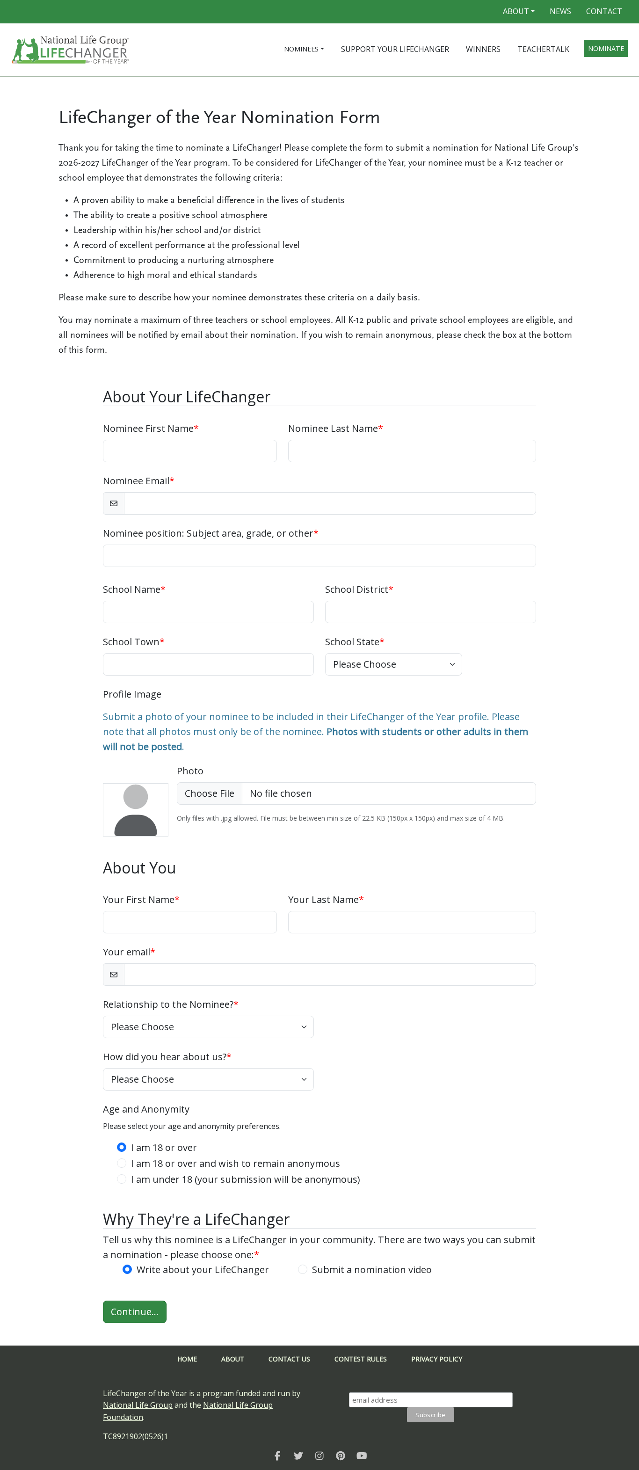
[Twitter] (298, 1456)
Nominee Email (138, 480)
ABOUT (232, 1358)
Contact (604, 11)
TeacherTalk (543, 49)
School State (355, 641)
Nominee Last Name (335, 428)
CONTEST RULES (360, 1358)
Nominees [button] (301, 48)
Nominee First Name (151, 428)
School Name (134, 589)
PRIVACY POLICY (436, 1358)
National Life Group (138, 1405)
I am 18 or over (164, 1147)
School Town (134, 641)
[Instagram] (319, 1456)
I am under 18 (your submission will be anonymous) (245, 1179)
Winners (483, 49)
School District (359, 589)
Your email (129, 952)
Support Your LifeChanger (395, 49)
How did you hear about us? (167, 1056)
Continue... (135, 1311)
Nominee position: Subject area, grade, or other (211, 533)
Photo (190, 770)
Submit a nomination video (372, 1269)
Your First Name (141, 899)
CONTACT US (289, 1358)
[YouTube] (361, 1456)
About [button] (516, 11)
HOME (187, 1358)
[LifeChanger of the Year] (277, 1456)
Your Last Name (326, 899)
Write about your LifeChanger (203, 1269)
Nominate (606, 48)
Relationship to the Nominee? (171, 1004)
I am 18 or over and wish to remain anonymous (235, 1163)
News (560, 11)
